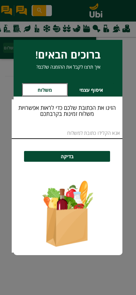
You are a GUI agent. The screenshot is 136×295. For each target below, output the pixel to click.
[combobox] (67, 133)
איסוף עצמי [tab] (85, 92)
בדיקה (67, 157)
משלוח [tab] (45, 90)
